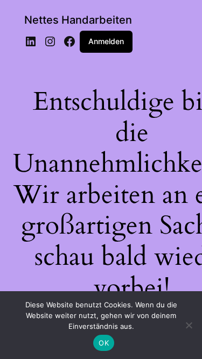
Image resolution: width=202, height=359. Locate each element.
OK (104, 343)
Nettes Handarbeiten (78, 19)
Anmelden (106, 41)
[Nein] (188, 325)
